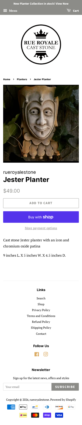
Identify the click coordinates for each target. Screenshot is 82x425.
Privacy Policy (41, 310)
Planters (22, 79)
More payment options (41, 228)
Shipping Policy (41, 328)
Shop (41, 304)
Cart (75, 11)
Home (6, 79)
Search (41, 298)
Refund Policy (41, 322)
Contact (41, 334)
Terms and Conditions (41, 316)
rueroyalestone (39, 400)
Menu (12, 11)
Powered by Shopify (63, 400)
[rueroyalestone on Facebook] (36, 355)
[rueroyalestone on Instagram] (45, 355)
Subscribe (65, 387)
